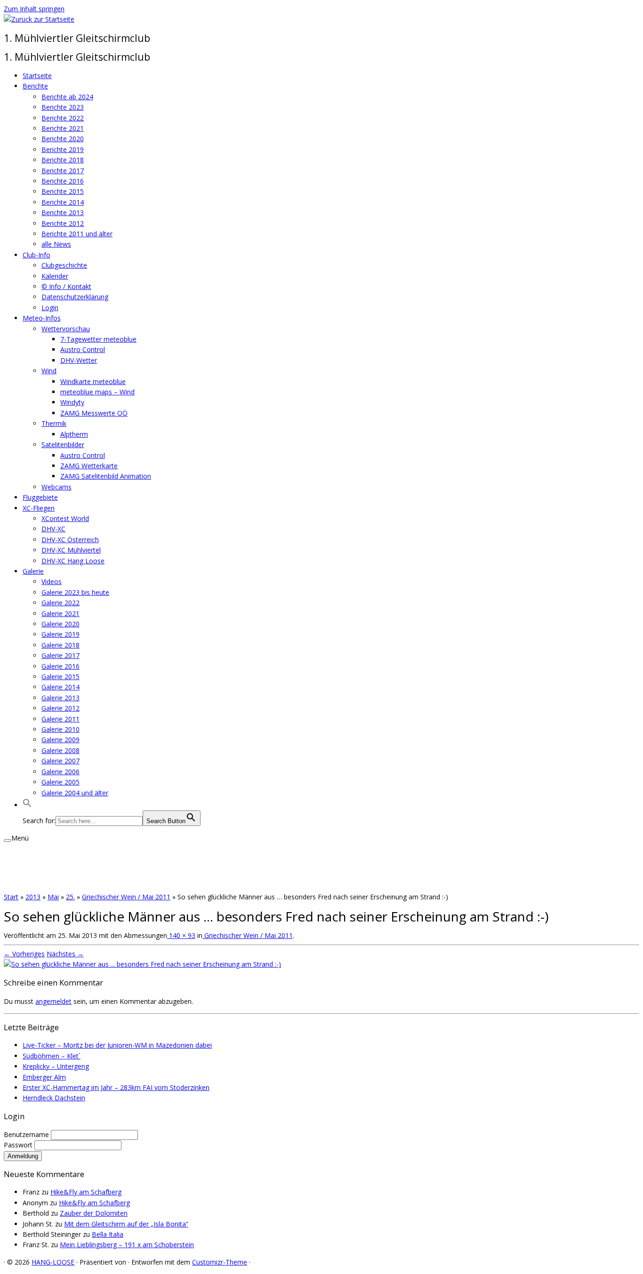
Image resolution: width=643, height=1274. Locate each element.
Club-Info (36, 254)
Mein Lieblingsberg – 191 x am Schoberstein (127, 1244)
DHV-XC (53, 528)
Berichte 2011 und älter (77, 233)
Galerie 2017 (60, 655)
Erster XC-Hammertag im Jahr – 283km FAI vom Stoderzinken (116, 1087)
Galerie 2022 (60, 602)
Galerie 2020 (60, 623)
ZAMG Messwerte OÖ (94, 413)
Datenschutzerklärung (74, 296)
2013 (32, 896)
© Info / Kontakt (66, 286)
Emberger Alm (44, 1077)
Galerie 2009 (60, 739)
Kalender (54, 276)
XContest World (65, 518)
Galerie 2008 (60, 750)
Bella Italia (107, 1234)
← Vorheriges (24, 953)
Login (49, 307)
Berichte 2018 (62, 159)
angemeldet (53, 1001)
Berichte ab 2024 (67, 96)
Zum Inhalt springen (34, 8)
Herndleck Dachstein (54, 1097)
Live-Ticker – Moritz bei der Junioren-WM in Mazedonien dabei (117, 1045)
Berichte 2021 (62, 128)
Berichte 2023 (62, 107)
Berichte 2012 (62, 223)
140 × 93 (181, 935)
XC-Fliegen (39, 508)
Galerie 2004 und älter (74, 792)
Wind (48, 370)
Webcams (56, 486)
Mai (53, 896)
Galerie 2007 (60, 760)
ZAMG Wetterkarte (89, 465)
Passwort (19, 1144)
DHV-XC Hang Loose (72, 560)
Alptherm (74, 434)
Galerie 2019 (60, 634)
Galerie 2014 (60, 686)
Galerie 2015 (60, 676)
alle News (56, 244)
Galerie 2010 (60, 729)
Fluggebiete (40, 497)
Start (11, 896)
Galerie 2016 (60, 666)
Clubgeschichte (64, 265)
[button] (27, 805)
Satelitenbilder (62, 444)
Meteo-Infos (42, 317)
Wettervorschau (65, 328)
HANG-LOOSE (53, 1262)
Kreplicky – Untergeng (56, 1066)
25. (70, 896)
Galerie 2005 (60, 781)
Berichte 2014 (62, 202)
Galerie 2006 (60, 771)
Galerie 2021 (60, 613)
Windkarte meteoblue (93, 381)
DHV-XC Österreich (70, 539)
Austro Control (82, 349)
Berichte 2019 (62, 149)
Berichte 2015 (62, 191)
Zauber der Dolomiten (94, 1213)
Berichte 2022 (62, 117)
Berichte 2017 (62, 170)
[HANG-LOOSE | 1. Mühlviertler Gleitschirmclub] (39, 19)
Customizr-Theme (219, 1262)
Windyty (72, 402)
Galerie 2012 (60, 708)
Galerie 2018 (60, 645)
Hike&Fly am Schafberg (85, 1191)
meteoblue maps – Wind (97, 391)
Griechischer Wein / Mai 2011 (126, 896)
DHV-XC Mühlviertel (71, 549)
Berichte (35, 85)
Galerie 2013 (60, 697)
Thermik (53, 423)
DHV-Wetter (78, 360)
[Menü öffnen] (7, 840)
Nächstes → (65, 953)
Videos (51, 581)
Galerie (33, 571)
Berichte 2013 (62, 212)
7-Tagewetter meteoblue (98, 339)
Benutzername (27, 1134)
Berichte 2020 (62, 138)
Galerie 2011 (60, 718)
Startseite (37, 75)
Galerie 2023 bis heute (75, 592)
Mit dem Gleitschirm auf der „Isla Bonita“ (126, 1223)
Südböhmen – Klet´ (51, 1055)
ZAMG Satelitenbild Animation (105, 476)
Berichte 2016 (62, 180)
